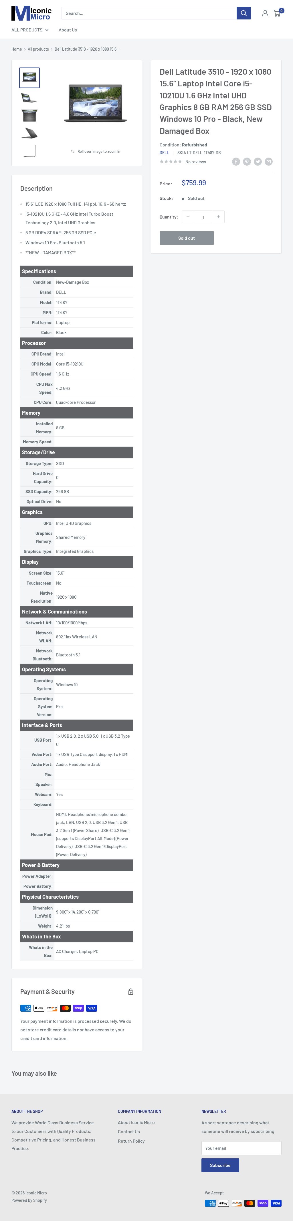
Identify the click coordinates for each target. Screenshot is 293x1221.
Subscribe (220, 1165)
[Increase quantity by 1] (218, 217)
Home (16, 49)
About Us (68, 29)
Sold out (186, 238)
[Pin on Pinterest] (247, 161)
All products (38, 49)
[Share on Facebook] (236, 161)
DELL (164, 152)
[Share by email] (269, 161)
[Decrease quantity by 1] (188, 217)
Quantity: (169, 216)
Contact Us (129, 1131)
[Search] (244, 13)
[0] (276, 13)
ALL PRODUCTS (26, 29)
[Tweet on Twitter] (258, 161)
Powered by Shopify (29, 1200)
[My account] (265, 13)
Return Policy (131, 1140)
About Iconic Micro (136, 1122)
